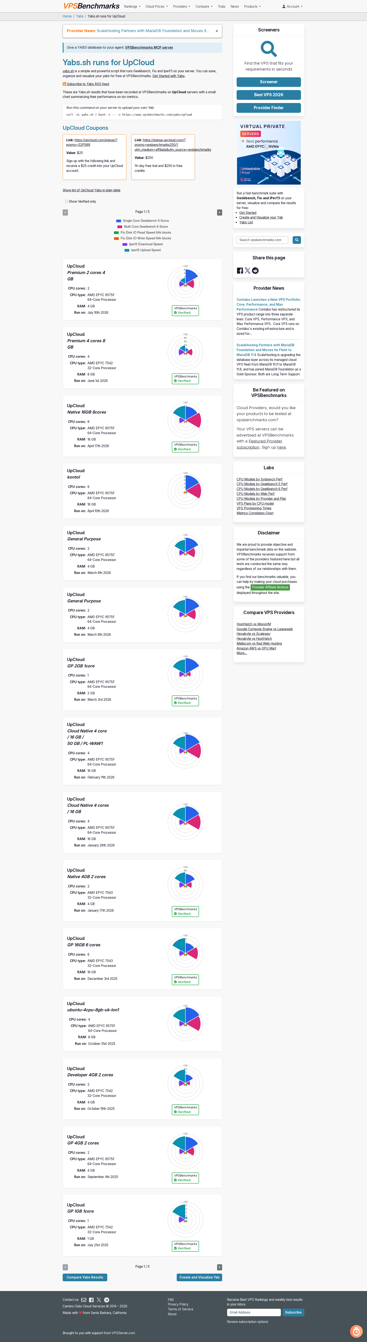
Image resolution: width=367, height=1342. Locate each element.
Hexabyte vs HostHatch (254, 639)
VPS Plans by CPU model (255, 503)
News (234, 6)
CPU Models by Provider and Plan (261, 499)
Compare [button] (203, 6)
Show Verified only (82, 201)
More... (242, 653)
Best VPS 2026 (268, 94)
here (281, 447)
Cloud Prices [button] (155, 6)
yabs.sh (68, 71)
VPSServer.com (123, 1333)
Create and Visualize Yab (199, 1277)
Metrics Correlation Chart (255, 513)
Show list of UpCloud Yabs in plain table (91, 190)
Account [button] (292, 6)
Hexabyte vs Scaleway (253, 634)
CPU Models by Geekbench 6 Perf (262, 489)
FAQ (171, 1300)
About (172, 1314)
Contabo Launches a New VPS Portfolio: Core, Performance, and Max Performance (269, 304)
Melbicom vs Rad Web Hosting (259, 643)
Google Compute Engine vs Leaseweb (265, 629)
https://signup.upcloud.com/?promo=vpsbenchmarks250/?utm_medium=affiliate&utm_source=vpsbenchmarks (173, 145)
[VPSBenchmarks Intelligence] (356, 1331)
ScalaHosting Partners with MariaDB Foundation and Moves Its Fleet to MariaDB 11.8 (172, 30)
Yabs (79, 16)
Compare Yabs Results (85, 1277)
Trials (221, 6)
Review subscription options (247, 1322)
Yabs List (246, 222)
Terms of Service (180, 1309)
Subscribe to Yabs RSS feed (87, 84)
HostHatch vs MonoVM (254, 624)
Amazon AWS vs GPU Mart (256, 648)
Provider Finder (269, 107)
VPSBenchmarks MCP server (149, 47)
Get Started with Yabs (168, 76)
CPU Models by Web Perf (256, 494)
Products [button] (251, 6)
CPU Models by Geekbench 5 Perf (262, 484)
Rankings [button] (131, 6)
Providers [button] (180, 6)
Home (67, 16)
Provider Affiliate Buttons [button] (270, 587)
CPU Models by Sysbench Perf (259, 479)
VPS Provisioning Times (254, 508)
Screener (269, 81)
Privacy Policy (178, 1304)
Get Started (247, 213)
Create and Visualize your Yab (261, 217)
